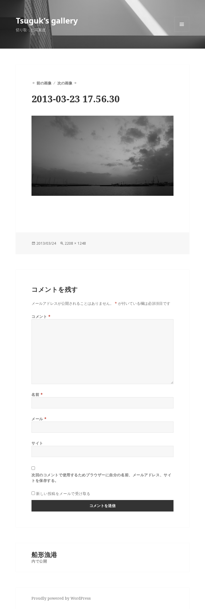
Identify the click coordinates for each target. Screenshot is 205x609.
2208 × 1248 (75, 243)
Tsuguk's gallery (47, 20)
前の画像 (44, 82)
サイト (37, 443)
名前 (37, 394)
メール (39, 418)
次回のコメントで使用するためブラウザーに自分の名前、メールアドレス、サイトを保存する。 (101, 477)
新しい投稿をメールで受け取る (63, 493)
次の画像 (64, 82)
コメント (40, 316)
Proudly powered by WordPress (61, 598)
